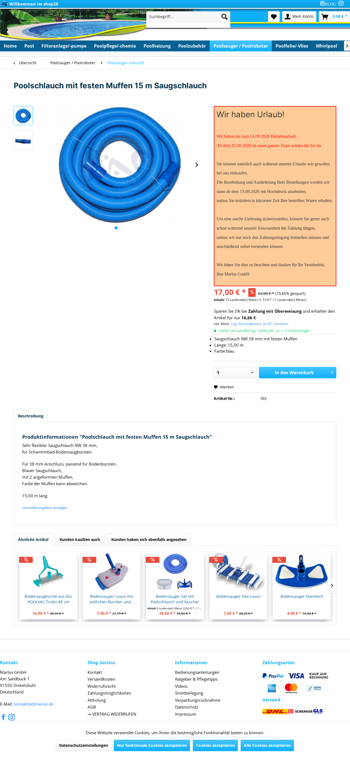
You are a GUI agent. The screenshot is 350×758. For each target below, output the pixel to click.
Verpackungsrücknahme (197, 700)
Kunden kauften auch (80, 539)
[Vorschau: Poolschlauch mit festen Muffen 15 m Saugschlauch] (23, 115)
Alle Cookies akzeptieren (267, 745)
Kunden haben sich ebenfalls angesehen (148, 539)
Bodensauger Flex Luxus (238, 596)
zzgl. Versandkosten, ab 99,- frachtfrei (259, 323)
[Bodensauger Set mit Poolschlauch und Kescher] (175, 572)
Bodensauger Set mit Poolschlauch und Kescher (175, 599)
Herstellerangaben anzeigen (45, 507)
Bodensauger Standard (302, 596)
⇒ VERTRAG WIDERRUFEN (112, 714)
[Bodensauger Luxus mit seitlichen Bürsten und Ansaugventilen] (111, 572)
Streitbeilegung (189, 693)
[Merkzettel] (274, 16)
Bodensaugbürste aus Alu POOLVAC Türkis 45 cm (48, 599)
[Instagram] (341, 3)
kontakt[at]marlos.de (33, 704)
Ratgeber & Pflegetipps (196, 679)
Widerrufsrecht (102, 686)
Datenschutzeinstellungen (83, 745)
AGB (92, 707)
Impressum (185, 714)
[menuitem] (329, 4)
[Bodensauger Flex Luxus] (238, 572)
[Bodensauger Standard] (301, 572)
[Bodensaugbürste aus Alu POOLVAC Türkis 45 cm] (48, 572)
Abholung (97, 700)
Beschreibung (30, 415)
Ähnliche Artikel (33, 539)
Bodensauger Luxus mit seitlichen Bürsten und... (111, 599)
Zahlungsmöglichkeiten (109, 693)
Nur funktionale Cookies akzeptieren (152, 745)
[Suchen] (224, 16)
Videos (181, 686)
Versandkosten (101, 679)
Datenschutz (186, 707)
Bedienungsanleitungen (197, 672)
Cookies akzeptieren (215, 745)
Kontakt (95, 672)
